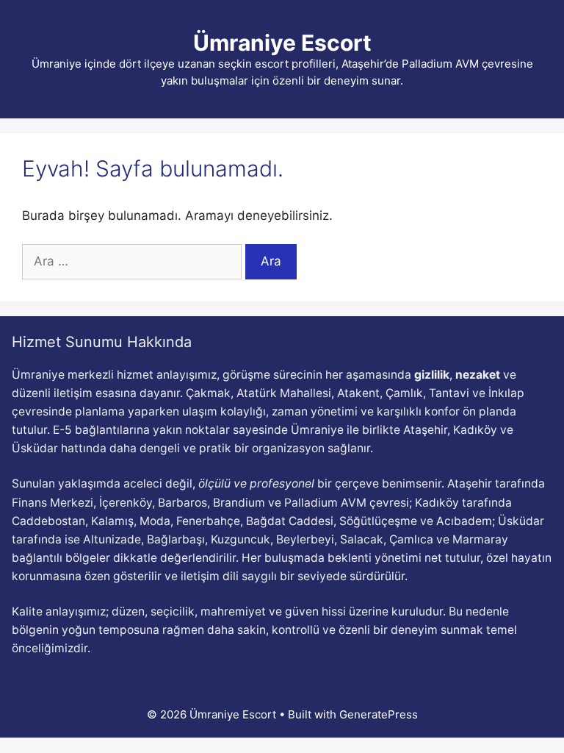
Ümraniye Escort (282, 42)
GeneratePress (378, 714)
